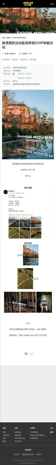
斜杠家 (16, 454)
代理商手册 (34, 432)
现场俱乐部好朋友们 (37, 435)
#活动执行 (15, 59)
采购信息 (18, 435)
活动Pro (39, 454)
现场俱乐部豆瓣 (27, 454)
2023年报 (18, 441)
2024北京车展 (20, 438)
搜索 (51, 432)
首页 (3, 37)
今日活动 (6, 435)
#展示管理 (24, 59)
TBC (30, 53)
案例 (8, 37)
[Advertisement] (28, 393)
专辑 (16, 428)
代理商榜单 (34, 438)
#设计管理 (33, 59)
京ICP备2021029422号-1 (28, 463)
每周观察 (18, 432)
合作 (51, 428)
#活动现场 (6, 59)
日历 (4, 438)
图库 (4, 441)
